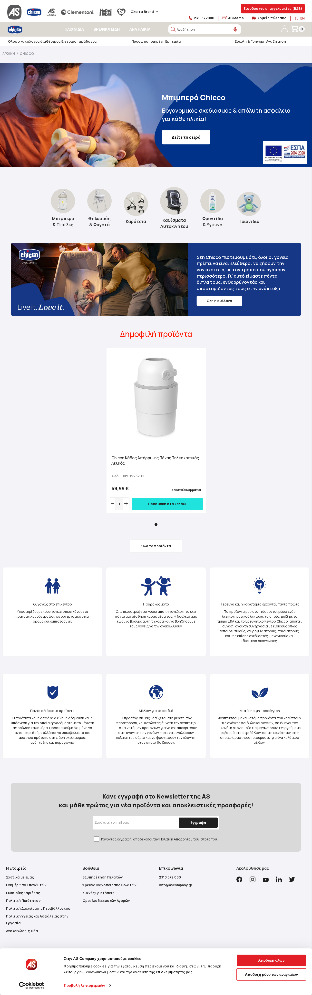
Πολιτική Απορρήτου (176, 839)
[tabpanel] (156, 430)
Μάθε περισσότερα (191, 133)
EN (302, 18)
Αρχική (9, 53)
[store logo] (28, 29)
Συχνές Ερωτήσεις (98, 892)
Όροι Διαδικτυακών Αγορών (106, 900)
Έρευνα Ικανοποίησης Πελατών (109, 885)
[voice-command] (235, 30)
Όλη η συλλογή (219, 300)
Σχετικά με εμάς (20, 877)
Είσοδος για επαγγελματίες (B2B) (273, 8)
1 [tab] (156, 524)
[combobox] (204, 29)
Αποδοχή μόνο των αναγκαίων (271, 974)
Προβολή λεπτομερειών (84, 985)
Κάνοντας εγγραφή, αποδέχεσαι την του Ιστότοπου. (159, 839)
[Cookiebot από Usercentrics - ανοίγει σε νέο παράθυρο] (31, 985)
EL (296, 18)
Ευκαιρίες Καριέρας (23, 892)
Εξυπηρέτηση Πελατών (102, 877)
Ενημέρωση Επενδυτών (26, 885)
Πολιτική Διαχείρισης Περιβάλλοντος (38, 908)
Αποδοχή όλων (271, 960)
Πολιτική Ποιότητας (23, 900)
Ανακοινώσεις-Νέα (22, 930)
